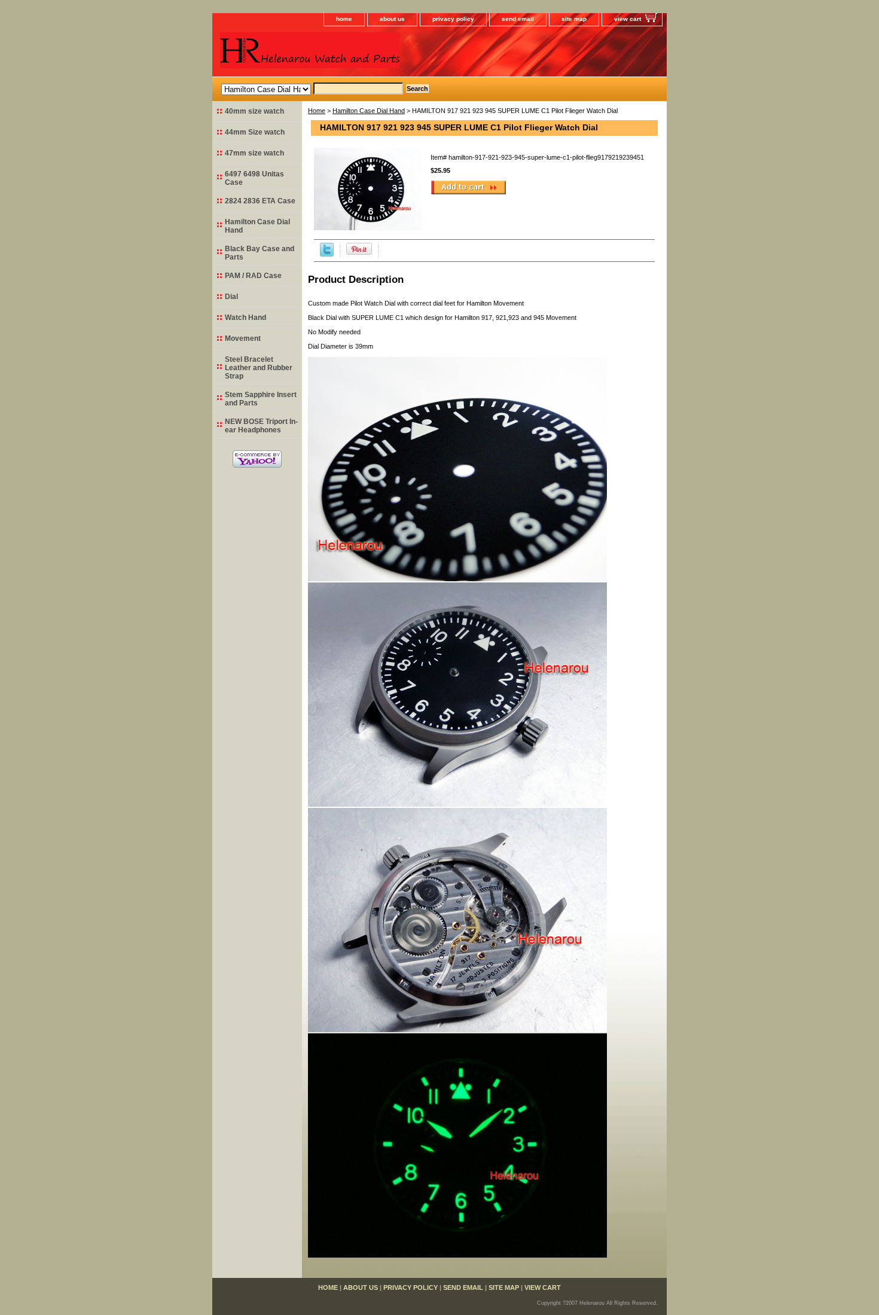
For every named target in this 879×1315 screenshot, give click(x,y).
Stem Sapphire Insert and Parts (261, 398)
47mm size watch (254, 153)
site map (574, 19)
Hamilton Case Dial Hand (368, 110)
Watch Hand (245, 317)
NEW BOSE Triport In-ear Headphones (261, 425)
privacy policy (453, 19)
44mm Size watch (255, 132)
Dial (231, 296)
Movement (243, 338)
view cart (627, 19)
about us (392, 19)
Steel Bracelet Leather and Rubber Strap (258, 367)
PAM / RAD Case (253, 275)
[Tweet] (327, 254)
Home (316, 110)
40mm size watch (254, 111)
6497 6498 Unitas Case (254, 178)
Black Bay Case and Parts (259, 253)
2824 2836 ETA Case (260, 201)
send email (518, 19)
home (344, 19)
